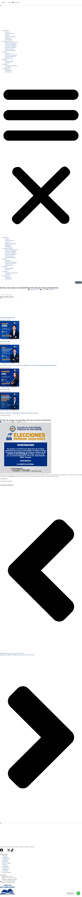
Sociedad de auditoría (10, 50)
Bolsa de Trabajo (9, 61)
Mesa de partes (9, 58)
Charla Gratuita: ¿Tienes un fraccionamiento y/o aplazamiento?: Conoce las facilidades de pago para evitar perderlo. (28, 365)
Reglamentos (8, 38)
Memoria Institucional (10, 36)
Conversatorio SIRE (4, 341)
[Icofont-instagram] (5, 850)
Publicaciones (8, 70)
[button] (41, 155)
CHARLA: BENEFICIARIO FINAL (7, 317)
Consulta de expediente (11, 45)
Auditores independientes (11, 42)
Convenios (7, 62)
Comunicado (51, 289)
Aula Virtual (8, 67)
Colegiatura (8, 53)
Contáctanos (8, 72)
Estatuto (7, 35)
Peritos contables (9, 49)
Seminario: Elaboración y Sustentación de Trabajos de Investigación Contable (19, 413)
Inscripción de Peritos (10, 56)
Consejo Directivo (9, 33)
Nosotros (7, 32)
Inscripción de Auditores (11, 55)
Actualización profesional (11, 65)
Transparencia (8, 39)
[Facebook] (1, 850)
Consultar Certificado (10, 47)
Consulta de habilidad (10, 44)
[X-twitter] (8, 850)
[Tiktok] (12, 850)
